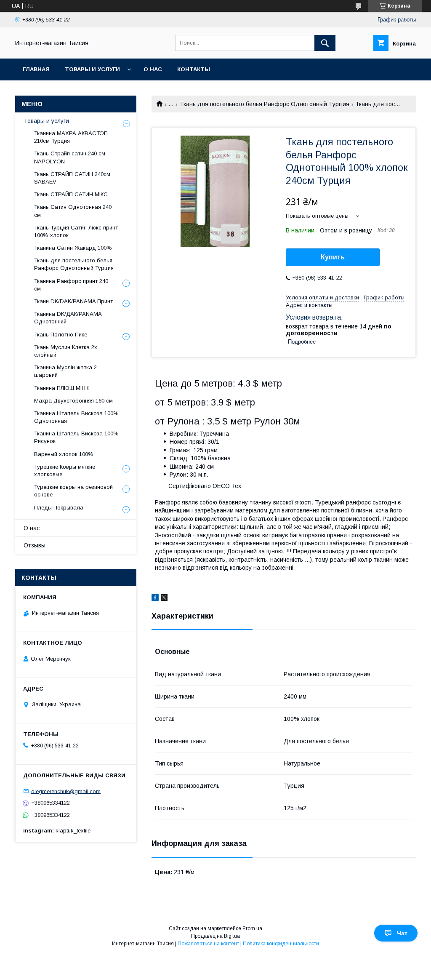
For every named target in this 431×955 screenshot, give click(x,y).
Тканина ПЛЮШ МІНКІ (62, 388)
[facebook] (155, 598)
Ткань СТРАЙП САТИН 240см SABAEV (72, 178)
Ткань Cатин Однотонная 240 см (73, 211)
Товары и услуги (92, 69)
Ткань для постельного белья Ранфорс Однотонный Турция (264, 104)
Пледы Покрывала (58, 507)
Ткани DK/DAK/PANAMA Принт (73, 301)
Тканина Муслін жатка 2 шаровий (65, 371)
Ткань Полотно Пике (60, 334)
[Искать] (324, 43)
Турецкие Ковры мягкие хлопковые (64, 471)
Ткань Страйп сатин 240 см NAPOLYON (69, 157)
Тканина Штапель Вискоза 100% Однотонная (76, 417)
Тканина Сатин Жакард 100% (73, 248)
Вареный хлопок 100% (63, 454)
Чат (402, 933)
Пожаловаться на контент (208, 944)
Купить (333, 257)
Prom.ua (252, 928)
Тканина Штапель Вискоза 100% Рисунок (76, 437)
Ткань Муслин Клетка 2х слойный (65, 351)
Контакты (193, 69)
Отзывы (34, 545)
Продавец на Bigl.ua (215, 936)
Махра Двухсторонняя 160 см (73, 400)
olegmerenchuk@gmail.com (66, 791)
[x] (164, 598)
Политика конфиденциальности (281, 944)
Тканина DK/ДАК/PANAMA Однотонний (67, 318)
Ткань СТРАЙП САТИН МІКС (71, 194)
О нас (153, 69)
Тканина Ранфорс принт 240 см (71, 285)
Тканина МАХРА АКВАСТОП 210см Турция (71, 137)
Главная (36, 69)
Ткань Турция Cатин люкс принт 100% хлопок (76, 231)
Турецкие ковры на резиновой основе (73, 491)
